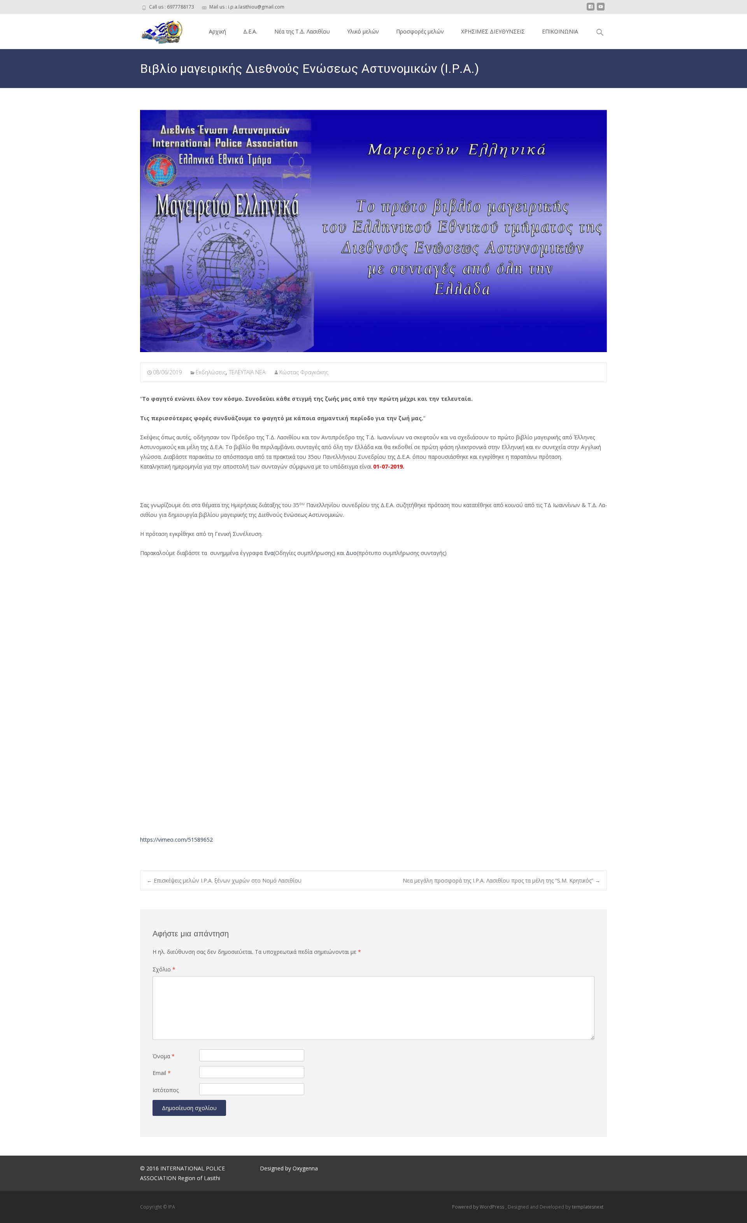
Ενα (269, 553)
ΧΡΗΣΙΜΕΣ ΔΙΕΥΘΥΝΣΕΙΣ (493, 31)
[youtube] (601, 9)
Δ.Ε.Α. (250, 31)
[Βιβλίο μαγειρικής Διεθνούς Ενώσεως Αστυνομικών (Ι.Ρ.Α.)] (373, 231)
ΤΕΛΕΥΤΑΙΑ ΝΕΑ (247, 372)
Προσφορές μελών (420, 31)
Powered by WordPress (478, 1207)
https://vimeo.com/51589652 (176, 839)
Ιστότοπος (166, 1090)
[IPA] (155, 29)
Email (162, 1073)
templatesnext (587, 1207)
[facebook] (590, 9)
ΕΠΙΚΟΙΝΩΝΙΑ (560, 31)
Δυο (351, 553)
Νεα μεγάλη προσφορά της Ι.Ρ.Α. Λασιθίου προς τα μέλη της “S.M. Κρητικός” (501, 880)
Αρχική (217, 31)
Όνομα (164, 1056)
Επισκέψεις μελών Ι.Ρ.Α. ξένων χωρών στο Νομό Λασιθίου (224, 880)
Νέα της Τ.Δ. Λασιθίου (302, 31)
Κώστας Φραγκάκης (303, 372)
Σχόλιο (164, 969)
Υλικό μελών (363, 31)
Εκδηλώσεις (211, 372)
